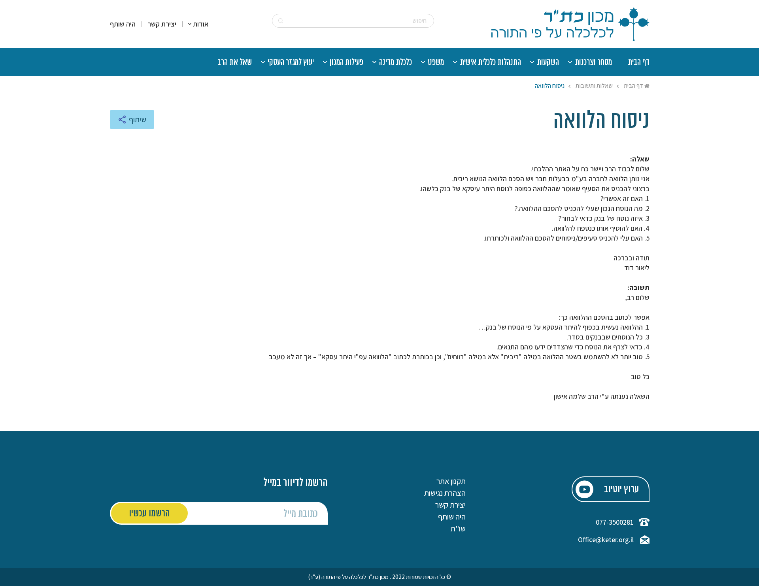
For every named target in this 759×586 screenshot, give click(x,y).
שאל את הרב (234, 62)
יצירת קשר (161, 24)
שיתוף (137, 119)
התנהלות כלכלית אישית (490, 62)
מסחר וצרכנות (593, 62)
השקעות (548, 62)
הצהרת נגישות (445, 493)
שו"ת (458, 528)
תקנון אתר (451, 481)
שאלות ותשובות (594, 85)
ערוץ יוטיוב (621, 489)
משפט (436, 62)
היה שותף (123, 24)
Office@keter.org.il (606, 539)
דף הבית (638, 62)
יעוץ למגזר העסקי (291, 62)
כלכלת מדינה (395, 62)
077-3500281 (615, 522)
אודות (201, 24)
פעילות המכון (346, 62)
